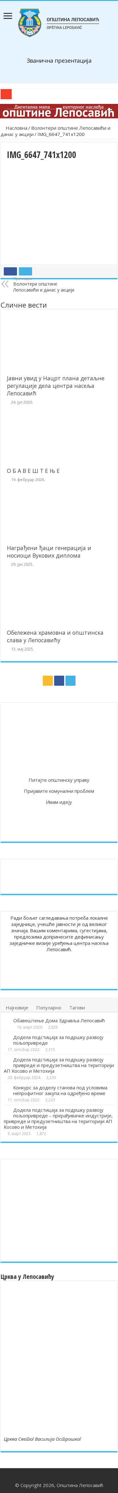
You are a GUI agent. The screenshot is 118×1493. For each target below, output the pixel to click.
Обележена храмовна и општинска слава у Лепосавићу (55, 636)
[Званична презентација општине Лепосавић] (59, 23)
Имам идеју (59, 802)
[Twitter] (70, 681)
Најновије (17, 1007)
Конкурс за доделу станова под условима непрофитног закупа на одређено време (60, 1090)
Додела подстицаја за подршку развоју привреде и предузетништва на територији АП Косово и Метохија (59, 1065)
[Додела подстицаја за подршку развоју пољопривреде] (7, 1037)
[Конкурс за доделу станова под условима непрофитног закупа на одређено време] (7, 1088)
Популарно (48, 1007)
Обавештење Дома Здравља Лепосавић (59, 1020)
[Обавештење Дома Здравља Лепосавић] (7, 1021)
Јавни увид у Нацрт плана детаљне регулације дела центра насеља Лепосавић (55, 385)
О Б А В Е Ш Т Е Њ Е (33, 470)
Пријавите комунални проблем (59, 791)
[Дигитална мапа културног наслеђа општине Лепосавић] (59, 111)
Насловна (15, 128)
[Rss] (48, 681)
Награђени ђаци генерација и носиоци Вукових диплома (49, 551)
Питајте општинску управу (59, 780)
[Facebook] (59, 681)
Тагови (77, 1007)
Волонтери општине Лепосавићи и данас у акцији (43, 284)
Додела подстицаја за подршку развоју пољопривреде (58, 1040)
